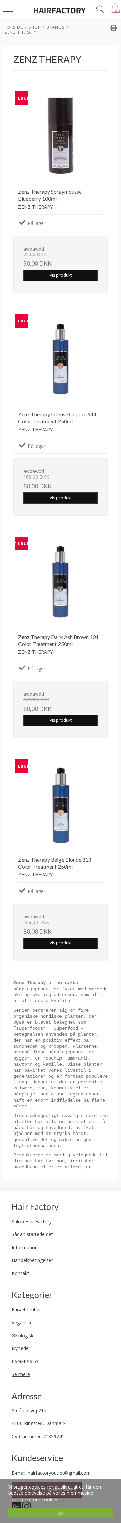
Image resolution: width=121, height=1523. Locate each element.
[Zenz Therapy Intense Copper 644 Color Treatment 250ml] (60, 359)
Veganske (22, 1322)
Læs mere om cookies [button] (33, 1499)
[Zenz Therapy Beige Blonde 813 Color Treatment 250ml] (60, 804)
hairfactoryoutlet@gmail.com (59, 1473)
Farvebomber (26, 1309)
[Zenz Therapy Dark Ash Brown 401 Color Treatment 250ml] (60, 581)
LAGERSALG (25, 1361)
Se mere (21, 1374)
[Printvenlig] (114, 28)
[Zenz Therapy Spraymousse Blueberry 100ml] (60, 136)
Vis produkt (61, 275)
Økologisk (22, 1335)
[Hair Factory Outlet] (60, 10)
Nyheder (21, 1348)
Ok (60, 1513)
